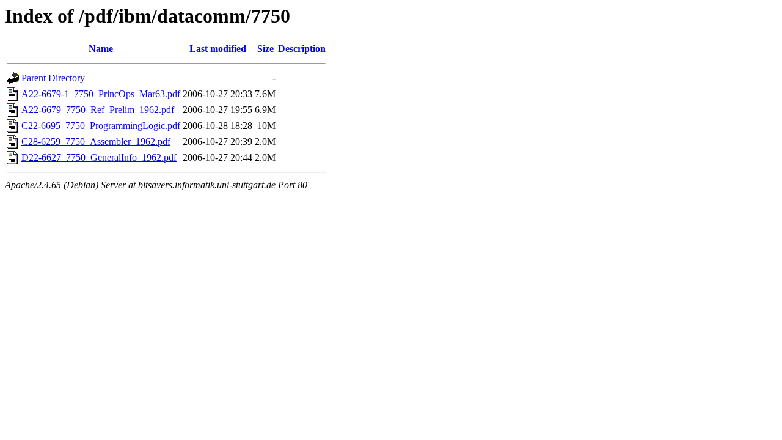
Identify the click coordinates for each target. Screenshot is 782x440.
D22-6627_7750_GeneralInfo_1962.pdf (99, 157)
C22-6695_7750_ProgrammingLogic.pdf (100, 125)
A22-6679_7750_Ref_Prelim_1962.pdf (97, 110)
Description (302, 48)
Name (101, 48)
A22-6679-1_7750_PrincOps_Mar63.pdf (100, 94)
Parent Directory (53, 78)
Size (265, 48)
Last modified (217, 48)
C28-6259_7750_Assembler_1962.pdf (95, 141)
